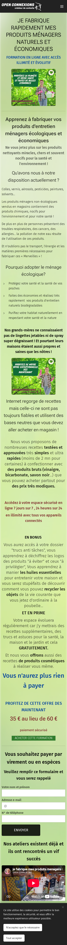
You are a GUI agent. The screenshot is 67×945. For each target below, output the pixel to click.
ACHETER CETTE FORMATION (33, 738)
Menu (61, 6)
